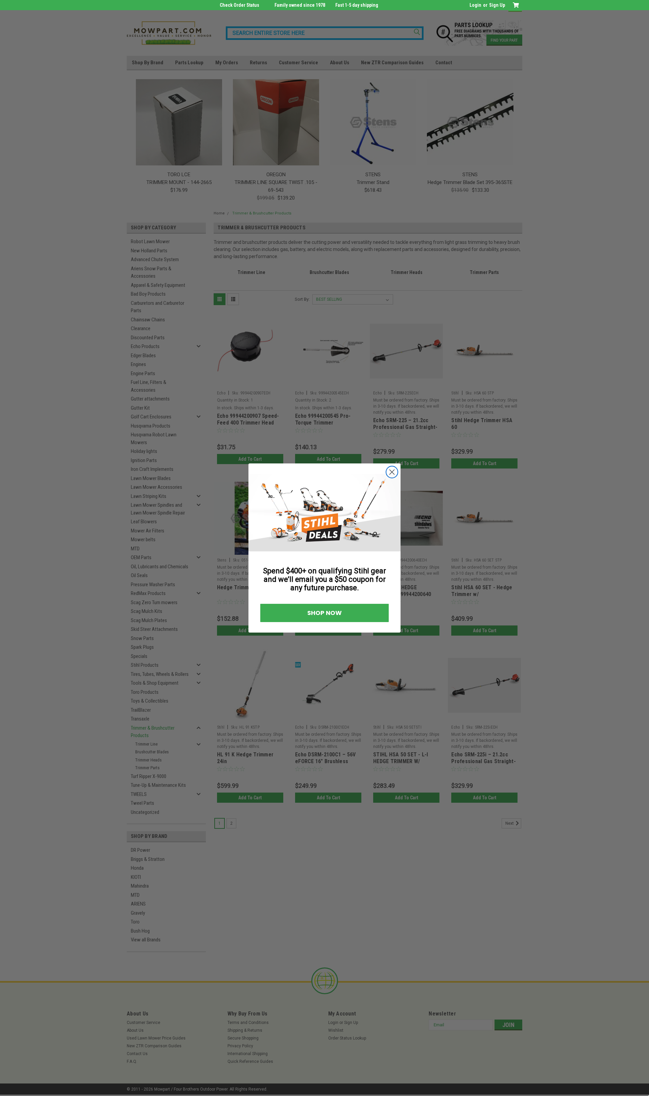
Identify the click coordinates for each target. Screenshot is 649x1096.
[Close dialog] (468, 482)
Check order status (239, 5)
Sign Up (497, 5)
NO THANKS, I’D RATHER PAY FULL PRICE (245, 614)
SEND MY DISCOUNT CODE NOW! (245, 591)
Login (475, 5)
